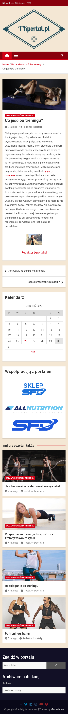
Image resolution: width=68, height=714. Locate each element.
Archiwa (6, 683)
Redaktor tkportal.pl (33, 127)
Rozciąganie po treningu (21, 585)
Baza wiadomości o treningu (20, 115)
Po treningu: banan (18, 633)
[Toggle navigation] (16, 55)
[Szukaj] (56, 665)
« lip (33, 351)
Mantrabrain (57, 709)
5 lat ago (12, 638)
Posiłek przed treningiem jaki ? (43, 281)
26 (25, 341)
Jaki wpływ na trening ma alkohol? (26, 270)
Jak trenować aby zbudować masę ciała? (32, 486)
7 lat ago (12, 127)
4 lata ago (13, 491)
